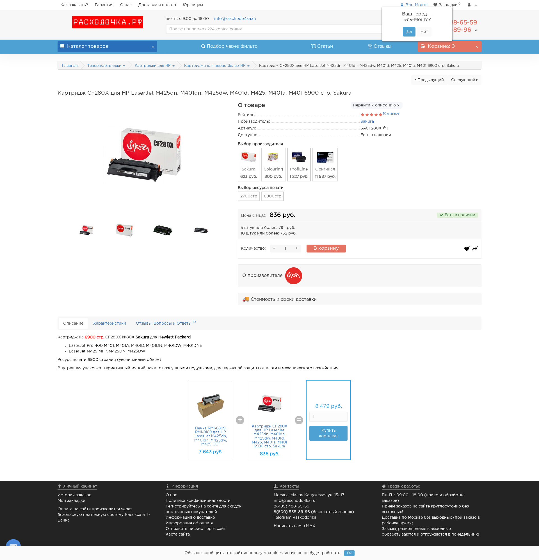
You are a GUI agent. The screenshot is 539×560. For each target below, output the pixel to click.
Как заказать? (74, 5)
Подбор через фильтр (232, 46)
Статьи (325, 46)
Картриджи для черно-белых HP (215, 65)
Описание (73, 323)
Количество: (253, 248)
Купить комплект (328, 433)
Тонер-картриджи (104, 65)
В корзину (326, 248)
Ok (349, 553)
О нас (126, 5)
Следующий (463, 80)
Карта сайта (178, 534)
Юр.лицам (193, 5)
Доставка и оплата (157, 5)
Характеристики (109, 323)
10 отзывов (391, 113)
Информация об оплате (189, 523)
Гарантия (104, 5)
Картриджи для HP (153, 65)
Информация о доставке (190, 517)
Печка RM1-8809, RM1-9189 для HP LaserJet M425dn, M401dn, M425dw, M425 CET (210, 436)
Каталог (87, 46)
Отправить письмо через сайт (196, 529)
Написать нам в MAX (294, 526)
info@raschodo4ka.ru (235, 19)
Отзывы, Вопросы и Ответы (166, 323)
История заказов (74, 495)
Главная (70, 65)
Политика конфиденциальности (198, 500)
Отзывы (382, 46)
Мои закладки (71, 500)
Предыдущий (430, 80)
